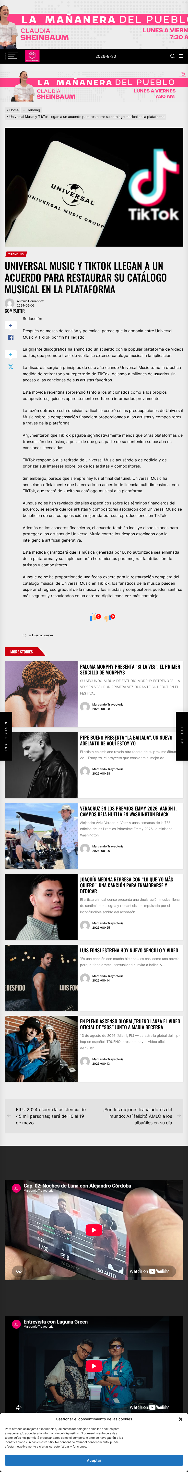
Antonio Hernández (30, 301)
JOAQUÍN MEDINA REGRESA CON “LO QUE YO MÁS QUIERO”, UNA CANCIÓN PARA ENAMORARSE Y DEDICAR (126, 885)
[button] (180, 1419)
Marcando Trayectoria (108, 704)
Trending (16, 254)
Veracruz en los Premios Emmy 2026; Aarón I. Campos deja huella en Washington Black (128, 811)
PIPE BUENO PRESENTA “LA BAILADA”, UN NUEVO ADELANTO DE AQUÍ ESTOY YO (126, 740)
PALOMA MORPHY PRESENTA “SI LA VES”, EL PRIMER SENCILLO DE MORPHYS (130, 669)
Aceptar (94, 1460)
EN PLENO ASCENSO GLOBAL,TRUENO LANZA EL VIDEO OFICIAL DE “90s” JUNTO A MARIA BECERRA (130, 1024)
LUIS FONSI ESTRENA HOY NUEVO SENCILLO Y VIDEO (129, 950)
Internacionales (42, 635)
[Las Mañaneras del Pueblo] (94, 86)
